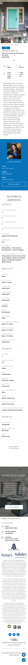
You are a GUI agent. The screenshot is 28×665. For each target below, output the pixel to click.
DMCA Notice (14, 655)
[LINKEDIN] (18, 634)
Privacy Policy (21, 653)
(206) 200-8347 (7, 174)
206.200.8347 (9, 533)
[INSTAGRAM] (14, 634)
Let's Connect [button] (14, 507)
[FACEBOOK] (10, 634)
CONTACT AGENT (14, 184)
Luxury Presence (14, 645)
